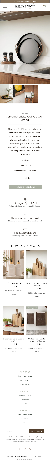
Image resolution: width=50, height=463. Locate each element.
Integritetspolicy (23, 456)
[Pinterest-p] (30, 449)
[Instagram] (25, 449)
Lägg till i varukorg (26, 187)
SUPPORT (25, 391)
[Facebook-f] (19, 449)
